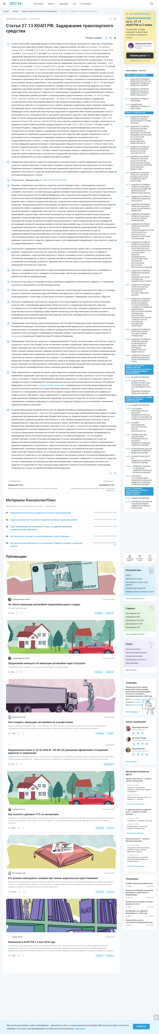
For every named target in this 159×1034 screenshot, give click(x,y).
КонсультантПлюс (133, 649)
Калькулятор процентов (136, 588)
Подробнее (80, 1028)
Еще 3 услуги (131, 670)
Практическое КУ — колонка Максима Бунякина (137, 840)
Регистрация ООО (133, 613)
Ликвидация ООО (133, 627)
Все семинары (132, 712)
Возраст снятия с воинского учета (140, 592)
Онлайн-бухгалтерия (134, 656)
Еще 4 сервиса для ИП (135, 634)
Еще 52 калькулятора (135, 598)
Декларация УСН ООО (135, 620)
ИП (74, 4)
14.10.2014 (53, 180)
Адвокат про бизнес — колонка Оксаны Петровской (138, 780)
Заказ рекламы (132, 663)
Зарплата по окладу (134, 579)
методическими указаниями (51, 385)
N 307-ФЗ (62, 180)
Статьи (110, 733)
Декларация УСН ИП (134, 624)
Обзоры (110, 956)
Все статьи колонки (135, 804)
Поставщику (86, 4)
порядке (15, 336)
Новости (109, 613)
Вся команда (131, 762)
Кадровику (63, 4)
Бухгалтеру (38, 4)
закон (42, 180)
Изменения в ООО (133, 617)
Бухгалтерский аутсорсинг (136, 653)
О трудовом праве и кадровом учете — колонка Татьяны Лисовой (138, 812)
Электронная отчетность (136, 660)
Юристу (51, 4)
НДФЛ (128, 575)
